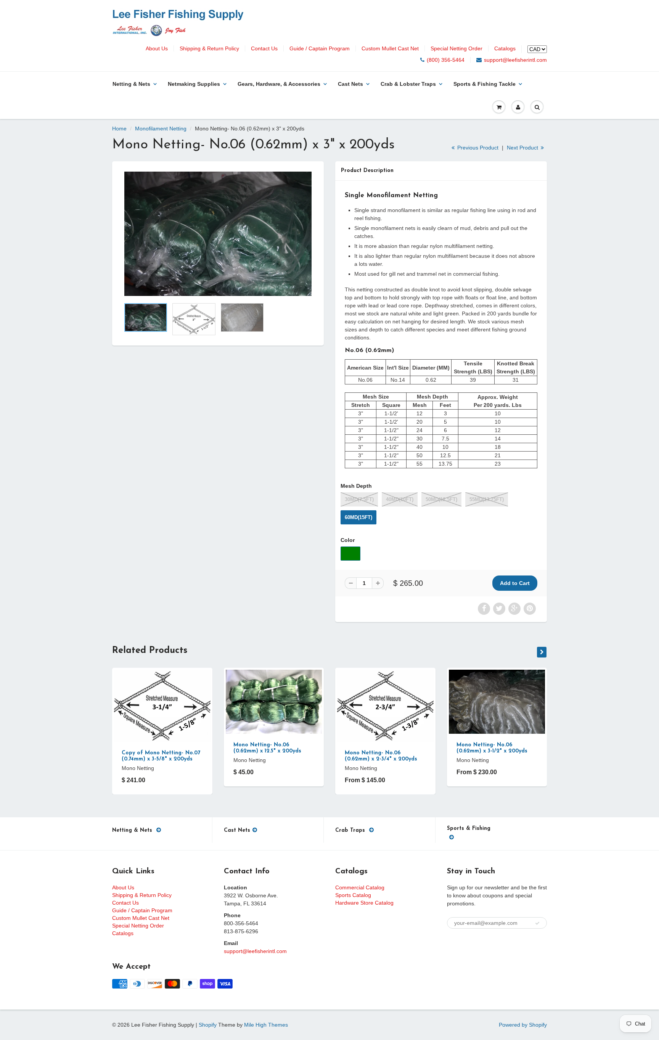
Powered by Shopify (523, 1025)
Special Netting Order (456, 48)
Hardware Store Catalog (364, 903)
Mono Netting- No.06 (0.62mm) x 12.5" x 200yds (267, 748)
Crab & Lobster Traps (408, 84)
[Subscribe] (537, 923)
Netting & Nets (131, 84)
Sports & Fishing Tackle (484, 84)
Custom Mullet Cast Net (390, 48)
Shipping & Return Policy (209, 48)
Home (119, 128)
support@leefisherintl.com (515, 60)
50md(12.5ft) (441, 499)
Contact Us (264, 48)
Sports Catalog (353, 895)
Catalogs (505, 48)
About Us (157, 48)
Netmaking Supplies (194, 84)
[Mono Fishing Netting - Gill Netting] (218, 234)
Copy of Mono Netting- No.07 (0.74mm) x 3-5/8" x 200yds (161, 756)
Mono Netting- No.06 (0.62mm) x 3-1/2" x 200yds (491, 748)
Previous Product (477, 148)
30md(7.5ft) (359, 499)
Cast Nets (350, 84)
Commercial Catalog (359, 887)
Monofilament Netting (160, 128)
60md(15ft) (358, 517)
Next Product (523, 148)
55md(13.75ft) (486, 499)
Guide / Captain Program (319, 48)
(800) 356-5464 (446, 60)
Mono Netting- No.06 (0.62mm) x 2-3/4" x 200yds (381, 756)
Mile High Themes (266, 1025)
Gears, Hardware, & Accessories (279, 84)
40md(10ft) (399, 499)
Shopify (208, 1025)
